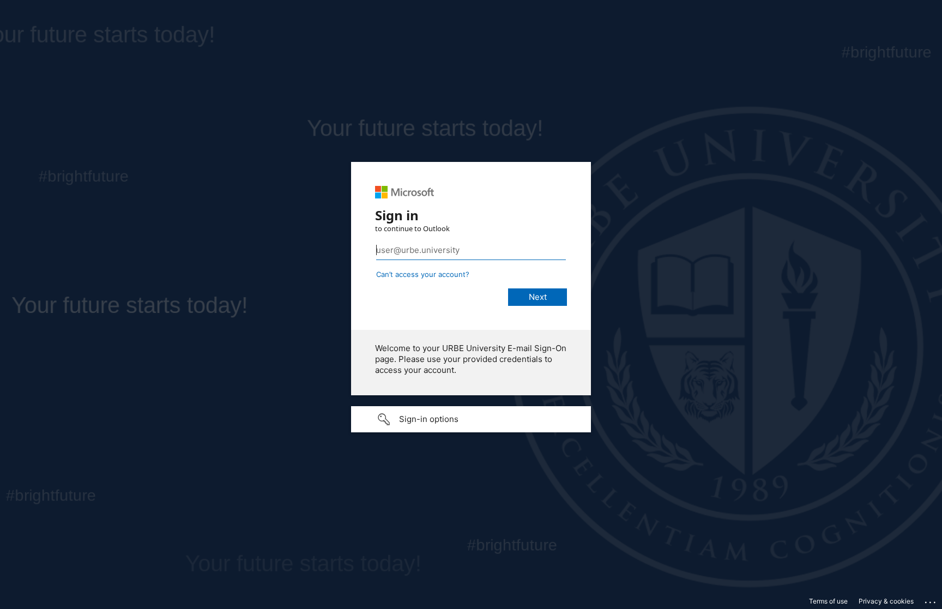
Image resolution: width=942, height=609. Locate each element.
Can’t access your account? (422, 274)
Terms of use (828, 601)
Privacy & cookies (886, 601)
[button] (471, 419)
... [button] (931, 599)
